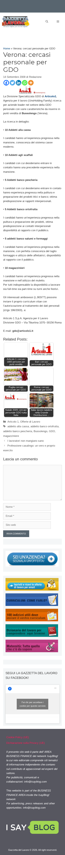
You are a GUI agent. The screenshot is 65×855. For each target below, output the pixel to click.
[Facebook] (6, 82)
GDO (52, 431)
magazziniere (11, 435)
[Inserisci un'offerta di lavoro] (32, 565)
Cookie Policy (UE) (17, 737)
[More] (31, 82)
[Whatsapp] (24, 82)
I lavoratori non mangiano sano (25, 440)
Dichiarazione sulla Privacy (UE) (25, 742)
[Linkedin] (18, 82)
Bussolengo (40, 431)
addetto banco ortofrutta (44, 426)
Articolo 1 (13, 421)
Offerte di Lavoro (30, 421)
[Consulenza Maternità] (32, 651)
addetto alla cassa (18, 426)
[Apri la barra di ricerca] (46, 22)
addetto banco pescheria (17, 431)
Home (6, 48)
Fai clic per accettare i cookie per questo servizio (33, 704)
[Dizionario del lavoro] (32, 635)
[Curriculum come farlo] (32, 605)
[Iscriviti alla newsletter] (32, 589)
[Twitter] (12, 82)
